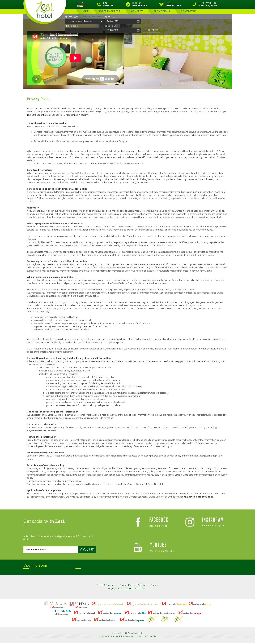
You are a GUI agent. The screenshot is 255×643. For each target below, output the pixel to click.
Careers (154, 585)
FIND (108, 4)
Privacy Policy (127, 585)
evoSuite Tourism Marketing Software (116, 636)
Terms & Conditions (106, 585)
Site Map (142, 585)
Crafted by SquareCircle (147, 636)
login (140, 633)
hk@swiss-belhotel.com (41, 430)
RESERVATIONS (208, 4)
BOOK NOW (151, 30)
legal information (129, 633)
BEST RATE (139, 4)
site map (116, 633)
